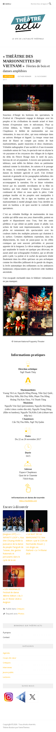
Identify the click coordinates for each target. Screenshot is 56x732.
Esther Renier (24, 76)
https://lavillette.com (28, 500)
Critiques (8, 76)
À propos (7, 632)
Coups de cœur (9, 658)
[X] (32, 698)
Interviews (7, 667)
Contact (6, 637)
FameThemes (24, 727)
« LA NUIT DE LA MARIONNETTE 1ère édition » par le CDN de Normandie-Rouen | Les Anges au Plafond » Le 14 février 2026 (36, 544)
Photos (21, 613)
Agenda (6, 653)
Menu (8, 4)
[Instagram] (8, 698)
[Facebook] (20, 698)
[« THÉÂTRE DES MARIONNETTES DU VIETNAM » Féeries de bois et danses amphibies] (28, 97)
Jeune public (8, 672)
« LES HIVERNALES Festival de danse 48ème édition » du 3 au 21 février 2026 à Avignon (12, 596)
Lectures (6, 677)
